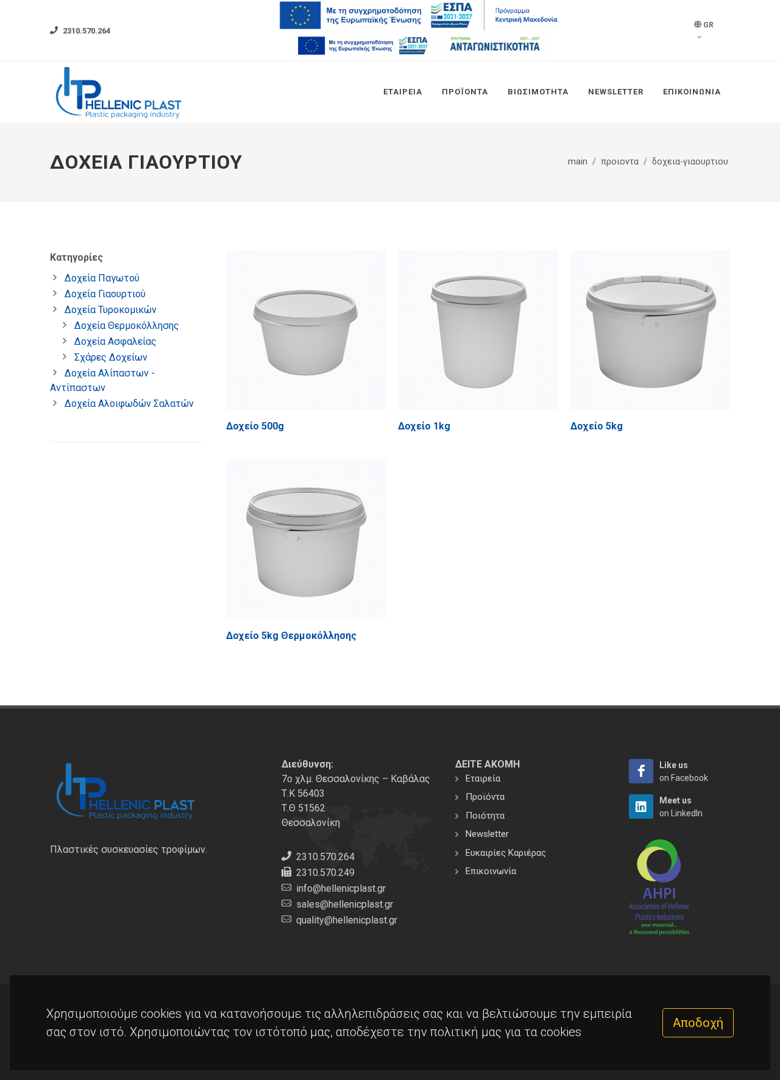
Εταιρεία (402, 91)
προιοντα (620, 162)
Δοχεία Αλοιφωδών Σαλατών (129, 403)
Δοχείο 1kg (424, 426)
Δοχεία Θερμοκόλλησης (126, 325)
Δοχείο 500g (255, 426)
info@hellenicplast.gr (341, 888)
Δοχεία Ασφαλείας (115, 341)
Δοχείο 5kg (596, 426)
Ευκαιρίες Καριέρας (506, 852)
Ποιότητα (485, 815)
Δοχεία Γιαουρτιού (105, 294)
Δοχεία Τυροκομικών (111, 310)
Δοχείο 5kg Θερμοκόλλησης (291, 635)
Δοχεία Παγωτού (102, 278)
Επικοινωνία (692, 91)
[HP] (641, 771)
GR (707, 25)
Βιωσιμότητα (538, 91)
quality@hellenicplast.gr (346, 920)
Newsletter (616, 91)
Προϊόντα (465, 91)
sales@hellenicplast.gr (344, 904)
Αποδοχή (698, 1022)
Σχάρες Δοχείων (110, 357)
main (577, 162)
